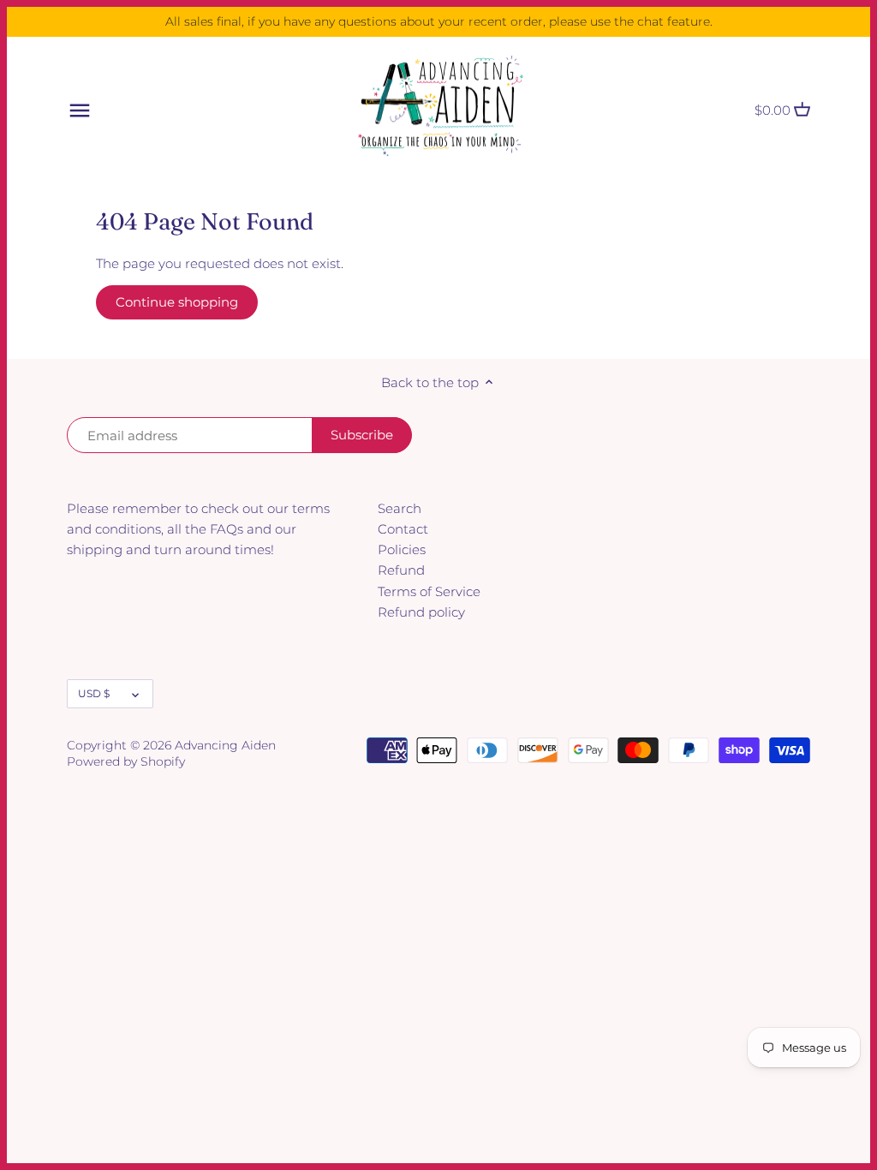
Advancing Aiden (225, 745)
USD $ (94, 693)
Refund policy (421, 612)
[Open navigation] (79, 110)
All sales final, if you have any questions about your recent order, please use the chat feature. (439, 21)
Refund (401, 570)
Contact (403, 529)
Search (399, 508)
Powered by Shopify (126, 761)
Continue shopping (177, 302)
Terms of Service (429, 591)
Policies (402, 549)
